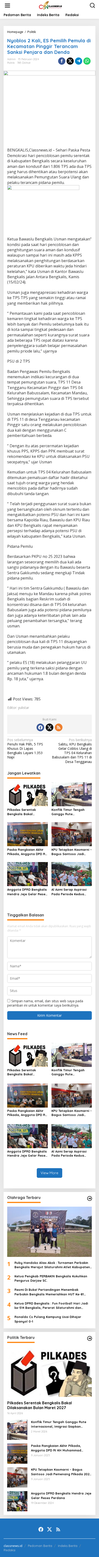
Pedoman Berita (40, 1546)
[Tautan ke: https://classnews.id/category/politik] (90, 1338)
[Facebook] (40, 727)
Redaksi (9, 1550)
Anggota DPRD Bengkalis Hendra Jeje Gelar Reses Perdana (27, 892)
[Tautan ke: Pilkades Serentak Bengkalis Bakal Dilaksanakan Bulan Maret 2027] (49, 1372)
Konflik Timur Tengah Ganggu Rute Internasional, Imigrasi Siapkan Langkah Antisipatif (69, 812)
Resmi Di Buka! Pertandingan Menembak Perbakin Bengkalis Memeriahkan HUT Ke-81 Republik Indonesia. (49, 1292)
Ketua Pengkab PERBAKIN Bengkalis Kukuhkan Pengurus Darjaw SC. (50, 1278)
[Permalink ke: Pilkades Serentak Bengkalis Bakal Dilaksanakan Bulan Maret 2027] (27, 794)
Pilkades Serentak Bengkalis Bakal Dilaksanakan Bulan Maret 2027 (23, 812)
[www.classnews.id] (50, 5)
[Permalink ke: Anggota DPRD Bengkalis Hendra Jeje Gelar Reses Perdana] (27, 874)
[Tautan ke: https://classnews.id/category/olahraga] (90, 1198)
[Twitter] (49, 727)
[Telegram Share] (78, 61)
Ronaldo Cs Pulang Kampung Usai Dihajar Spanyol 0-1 (47, 1319)
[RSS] (58, 727)
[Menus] (7, 5)
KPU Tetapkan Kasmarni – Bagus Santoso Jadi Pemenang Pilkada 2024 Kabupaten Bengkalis (71, 852)
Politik (11, 62)
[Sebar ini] (61, 61)
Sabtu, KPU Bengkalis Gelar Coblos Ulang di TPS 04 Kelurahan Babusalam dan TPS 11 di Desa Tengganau (72, 751)
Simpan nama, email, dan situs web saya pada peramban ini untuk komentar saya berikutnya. (45, 1003)
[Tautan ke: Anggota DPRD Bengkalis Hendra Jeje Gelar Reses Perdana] (17, 1501)
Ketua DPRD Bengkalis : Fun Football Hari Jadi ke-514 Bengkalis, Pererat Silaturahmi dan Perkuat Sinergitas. (51, 1305)
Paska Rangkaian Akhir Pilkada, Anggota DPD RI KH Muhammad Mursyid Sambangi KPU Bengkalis (27, 852)
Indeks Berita (67, 1546)
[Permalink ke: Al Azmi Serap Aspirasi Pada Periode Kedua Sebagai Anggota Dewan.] (71, 874)
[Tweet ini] (70, 61)
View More (49, 1173)
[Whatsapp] (87, 61)
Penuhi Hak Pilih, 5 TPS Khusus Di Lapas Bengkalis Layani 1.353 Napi (25, 749)
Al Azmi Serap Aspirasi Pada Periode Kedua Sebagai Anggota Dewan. (71, 892)
